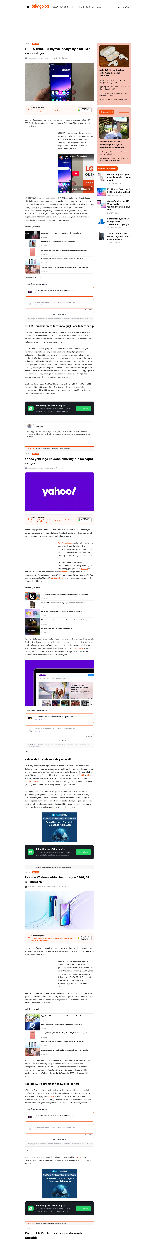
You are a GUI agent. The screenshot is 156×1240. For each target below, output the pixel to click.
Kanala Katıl (83, 408)
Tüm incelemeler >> (124, 112)
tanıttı (79, 1157)
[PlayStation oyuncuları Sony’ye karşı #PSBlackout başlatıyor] (101, 221)
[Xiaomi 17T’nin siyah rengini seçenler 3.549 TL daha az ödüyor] (101, 236)
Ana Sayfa (27, 44)
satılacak (50, 1096)
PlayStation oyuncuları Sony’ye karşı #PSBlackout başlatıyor (118, 221)
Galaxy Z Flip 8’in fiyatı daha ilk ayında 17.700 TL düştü (119, 177)
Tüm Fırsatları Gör (58, 314)
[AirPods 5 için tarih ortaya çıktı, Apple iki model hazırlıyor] (114, 56)
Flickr (89, 775)
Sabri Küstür (31, 58)
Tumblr (81, 775)
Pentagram (64, 571)
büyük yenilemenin (58, 578)
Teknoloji (36, 44)
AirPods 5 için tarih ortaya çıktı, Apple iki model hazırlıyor (111, 73)
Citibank (84, 568)
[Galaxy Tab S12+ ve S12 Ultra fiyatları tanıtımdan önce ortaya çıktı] (101, 204)
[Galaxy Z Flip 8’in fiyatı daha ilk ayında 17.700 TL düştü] (101, 177)
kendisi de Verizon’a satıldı (35, 781)
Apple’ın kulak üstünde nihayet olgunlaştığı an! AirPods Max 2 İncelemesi (111, 144)
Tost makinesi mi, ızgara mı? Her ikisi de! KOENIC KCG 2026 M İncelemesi (113, 159)
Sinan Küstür (31, 887)
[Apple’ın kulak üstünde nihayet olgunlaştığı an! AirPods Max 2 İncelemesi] (114, 127)
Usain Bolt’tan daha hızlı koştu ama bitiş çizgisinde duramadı (113, 94)
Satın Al (37, 293)
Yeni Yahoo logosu (65, 543)
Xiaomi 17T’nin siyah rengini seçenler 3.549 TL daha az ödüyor (119, 236)
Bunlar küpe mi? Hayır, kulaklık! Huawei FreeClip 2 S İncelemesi (113, 153)
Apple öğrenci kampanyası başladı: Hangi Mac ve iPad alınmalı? (114, 88)
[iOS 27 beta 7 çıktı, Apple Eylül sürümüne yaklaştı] (101, 192)
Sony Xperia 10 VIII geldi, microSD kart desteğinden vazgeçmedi (112, 81)
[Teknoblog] (40, 7)
